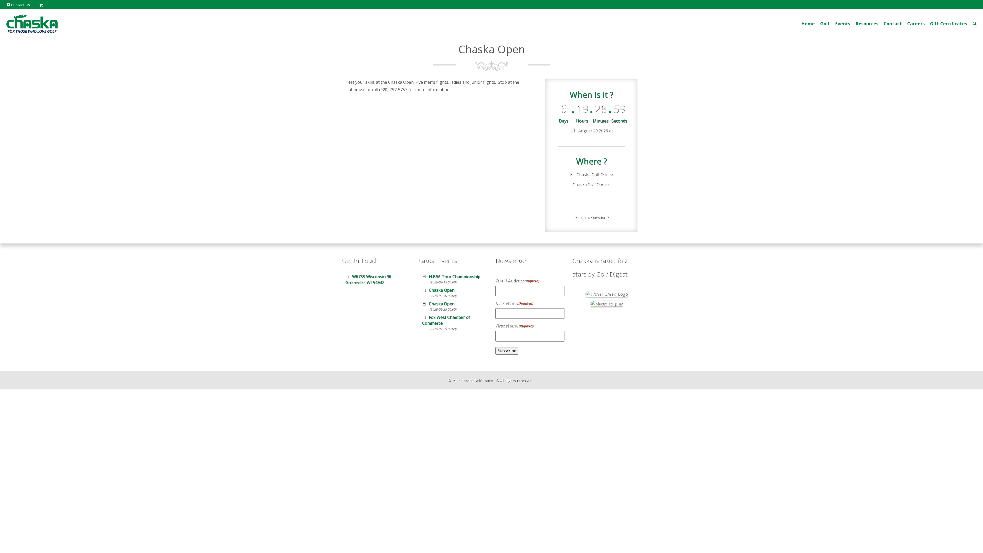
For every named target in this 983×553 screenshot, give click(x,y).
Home (808, 23)
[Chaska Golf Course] (32, 24)
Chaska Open (441, 290)
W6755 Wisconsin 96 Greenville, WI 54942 (368, 279)
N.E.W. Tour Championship (454, 276)
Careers (916, 23)
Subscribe (506, 351)
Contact (893, 23)
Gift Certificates (948, 23)
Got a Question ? (594, 217)
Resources (867, 23)
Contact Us (20, 4)
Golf (825, 23)
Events (842, 23)
